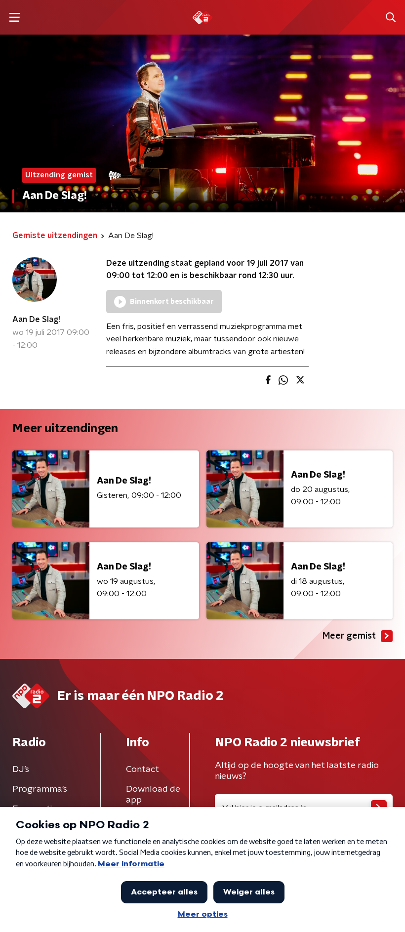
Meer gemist (349, 636)
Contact (142, 769)
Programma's (39, 789)
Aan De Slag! (36, 320)
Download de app (153, 795)
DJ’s (20, 769)
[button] (14, 17)
